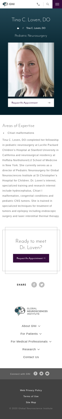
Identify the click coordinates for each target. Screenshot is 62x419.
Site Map (31, 402)
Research (29, 349)
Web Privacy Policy (31, 390)
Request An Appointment (25, 102)
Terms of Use (31, 396)
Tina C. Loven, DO (35, 28)
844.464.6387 (39, 4)
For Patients (29, 333)
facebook (34, 285)
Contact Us (31, 357)
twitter (42, 285)
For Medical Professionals (29, 341)
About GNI (29, 326)
